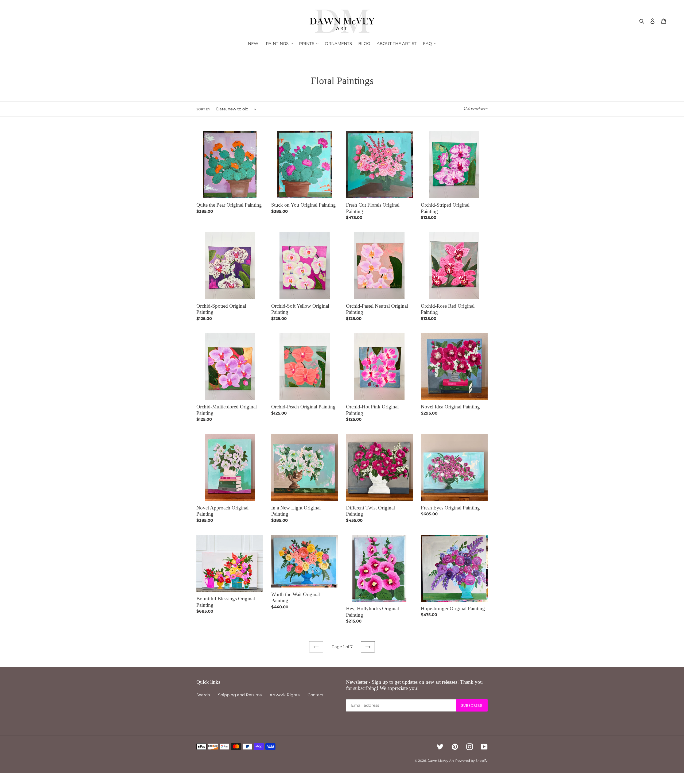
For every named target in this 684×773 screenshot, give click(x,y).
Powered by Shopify (471, 761)
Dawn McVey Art (441, 761)
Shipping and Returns (240, 694)
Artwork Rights (285, 694)
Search (203, 694)
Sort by (203, 109)
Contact (315, 694)
